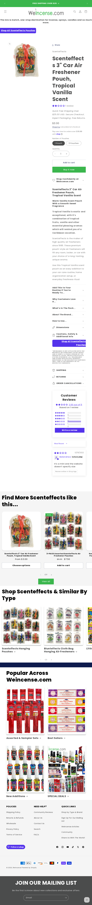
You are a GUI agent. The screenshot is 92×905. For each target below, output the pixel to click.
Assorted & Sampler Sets (22, 738)
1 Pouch (58, 143)
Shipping (56, 127)
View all (46, 581)
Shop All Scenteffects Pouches (18, 30)
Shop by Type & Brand (71, 812)
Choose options (21, 565)
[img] (60, 453)
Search (37, 829)
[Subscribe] (66, 898)
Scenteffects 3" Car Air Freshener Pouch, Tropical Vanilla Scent (21, 555)
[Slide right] (51, 574)
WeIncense (17, 868)
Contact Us (39, 823)
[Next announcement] (87, 3)
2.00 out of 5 (75, 404)
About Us (38, 818)
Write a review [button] (69, 430)
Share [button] (57, 45)
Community (66, 832)
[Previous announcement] (4, 3)
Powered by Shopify (29, 868)
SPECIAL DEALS (57, 796)
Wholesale (11, 823)
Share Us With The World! (73, 838)
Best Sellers (55, 738)
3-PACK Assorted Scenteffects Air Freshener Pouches (63, 555)
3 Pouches (74, 143)
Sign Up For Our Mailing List (72, 819)
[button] (5, 11)
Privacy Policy (12, 829)
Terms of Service (14, 834)
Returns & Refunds (15, 818)
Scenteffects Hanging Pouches (16, 650)
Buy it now (69, 169)
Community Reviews (43, 812)
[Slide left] (40, 574)
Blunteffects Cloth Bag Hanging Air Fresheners (59, 650)
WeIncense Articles (70, 826)
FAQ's (36, 834)
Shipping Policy (13, 812)
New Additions (15, 796)
